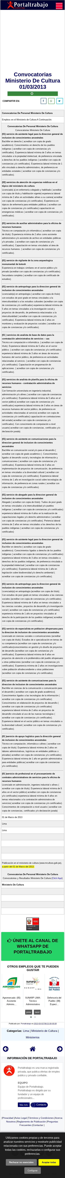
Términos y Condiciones (41, 1118)
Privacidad (7, 1118)
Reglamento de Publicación (31, 1121)
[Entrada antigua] (59, 1050)
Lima (26, 1030)
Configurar (33, 1170)
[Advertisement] (33, 41)
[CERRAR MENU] (59, 6)
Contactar (38, 1125)
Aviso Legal (21, 1118)
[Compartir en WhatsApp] (51, 101)
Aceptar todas (49, 1162)
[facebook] (43, 101)
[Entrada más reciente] (5, 1050)
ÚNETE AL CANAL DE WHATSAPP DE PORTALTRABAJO (35, 946)
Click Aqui (57, 878)
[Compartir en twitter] (59, 101)
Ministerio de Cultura (44, 1030)
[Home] (33, 1050)
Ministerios (33, 1037)
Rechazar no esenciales (21, 1162)
